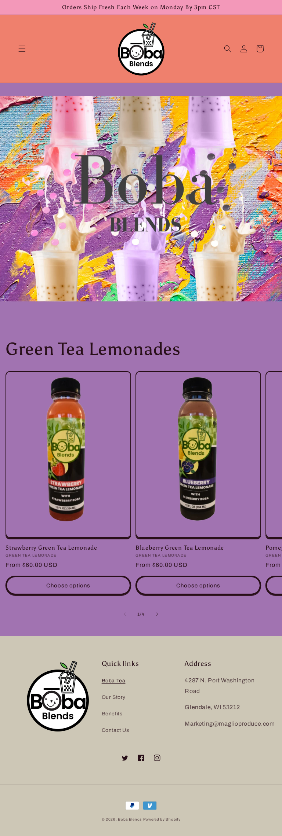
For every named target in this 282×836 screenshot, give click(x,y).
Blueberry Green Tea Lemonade (179, 547)
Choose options (68, 585)
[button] (22, 49)
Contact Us (115, 730)
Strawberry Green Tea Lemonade (51, 547)
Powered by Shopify (162, 819)
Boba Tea (114, 680)
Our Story (114, 697)
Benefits (112, 713)
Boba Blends (130, 819)
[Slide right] (157, 614)
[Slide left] (125, 614)
